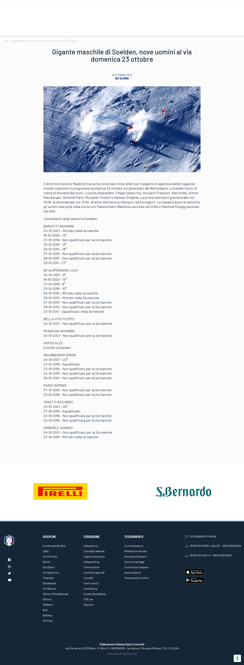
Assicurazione (132, 572)
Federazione (91, 545)
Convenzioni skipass (136, 567)
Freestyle (48, 577)
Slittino (47, 599)
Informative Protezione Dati (122, 653)
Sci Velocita (49, 588)
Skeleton (48, 604)
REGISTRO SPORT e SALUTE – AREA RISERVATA (215, 545)
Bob (45, 610)
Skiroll (46, 561)
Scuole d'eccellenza (95, 594)
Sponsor (89, 604)
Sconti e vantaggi (134, 561)
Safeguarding (91, 561)
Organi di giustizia (94, 556)
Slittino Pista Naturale (55, 594)
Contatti (88, 577)
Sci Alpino (122, 78)
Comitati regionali (94, 572)
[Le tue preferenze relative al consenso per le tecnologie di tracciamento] (237, 658)
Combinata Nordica (54, 545)
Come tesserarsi (133, 545)
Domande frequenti (135, 556)
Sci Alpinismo (51, 572)
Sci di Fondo (50, 556)
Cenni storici (91, 583)
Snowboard (49, 583)
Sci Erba (47, 620)
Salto (46, 551)
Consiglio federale (94, 551)
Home (6, 40)
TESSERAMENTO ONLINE (203, 536)
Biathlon (48, 615)
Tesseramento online (136, 577)
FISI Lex (88, 599)
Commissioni (92, 567)
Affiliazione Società (135, 551)
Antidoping (90, 588)
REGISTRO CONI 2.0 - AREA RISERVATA (211, 555)
